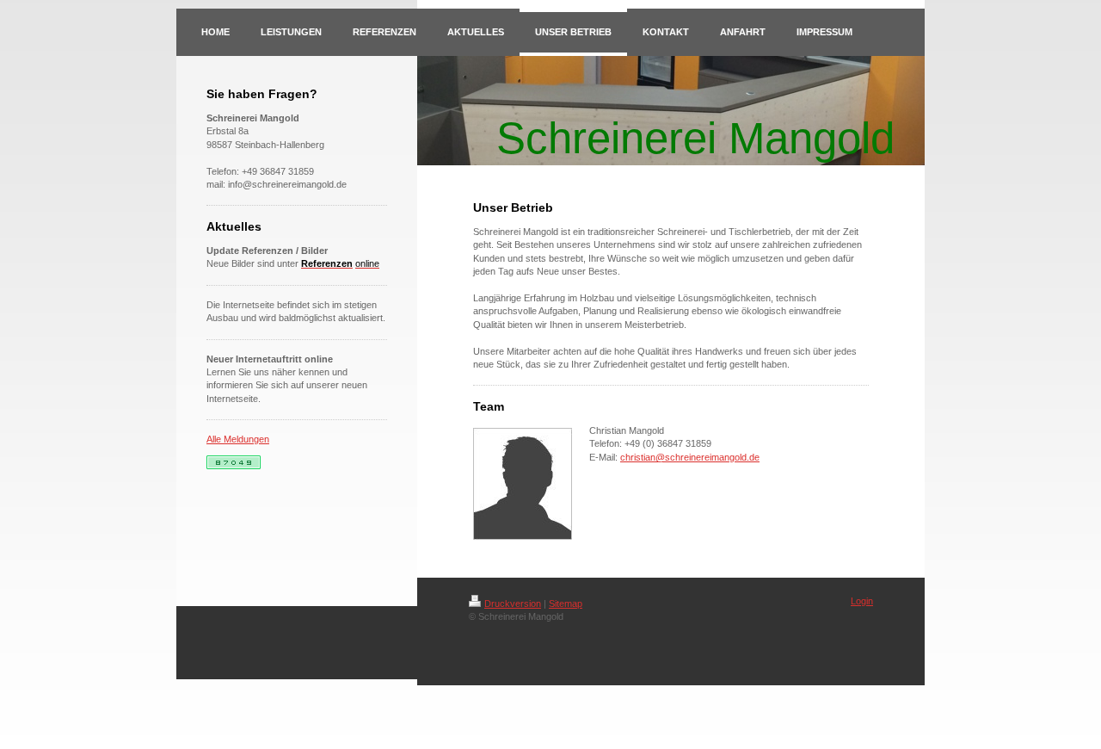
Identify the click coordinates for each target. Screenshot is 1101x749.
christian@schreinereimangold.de (690, 457)
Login (862, 601)
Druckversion (512, 603)
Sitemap (565, 603)
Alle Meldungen (237, 439)
